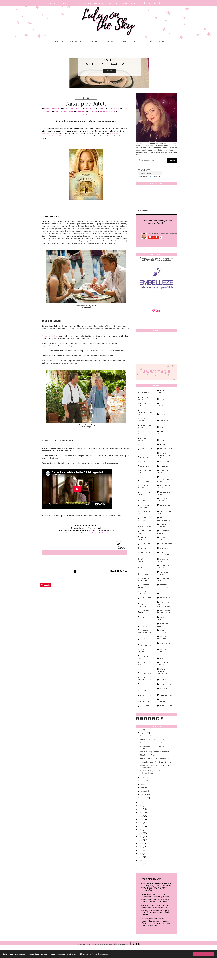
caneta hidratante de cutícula (163, 455)
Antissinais (145, 393)
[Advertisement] (156, 348)
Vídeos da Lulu (158, 41)
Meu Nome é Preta (147, 755)
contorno (144, 466)
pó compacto (166, 598)
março (143, 791)
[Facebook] (139, 3)
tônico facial (166, 684)
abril (143, 788)
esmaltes (144, 501)
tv (141, 684)
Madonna (164, 421)
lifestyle (80, 112)
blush (163, 444)
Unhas (109, 41)
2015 (141, 837)
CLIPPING (76, 3)
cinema (101, 109)
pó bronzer (145, 598)
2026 (141, 730)
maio (143, 784)
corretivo (164, 466)
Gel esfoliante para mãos (145, 412)
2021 (141, 816)
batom (143, 444)
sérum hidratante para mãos (162, 671)
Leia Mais (109, 71)
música (143, 568)
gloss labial (146, 527)
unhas (143, 691)
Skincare (94, 41)
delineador (145, 481)
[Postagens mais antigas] (119, 572)
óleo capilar (146, 701)
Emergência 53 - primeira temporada (155, 736)
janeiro (144, 798)
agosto (144, 733)
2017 (141, 830)
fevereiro (144, 794)
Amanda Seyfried (52, 109)
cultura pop (113, 109)
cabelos (144, 457)
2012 (141, 847)
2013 (141, 843)
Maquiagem (75, 41)
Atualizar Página (122, 944)
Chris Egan (90, 109)
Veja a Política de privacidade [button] (97, 954)
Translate (156, 176)
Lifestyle (138, 41)
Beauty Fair (165, 399)
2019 (141, 823)
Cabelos (58, 41)
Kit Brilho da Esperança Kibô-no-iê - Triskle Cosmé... (154, 772)
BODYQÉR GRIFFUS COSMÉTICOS (154, 759)
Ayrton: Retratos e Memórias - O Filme (155, 762)
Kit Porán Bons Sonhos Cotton (152, 743)
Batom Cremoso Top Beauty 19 (152, 739)
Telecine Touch (107, 112)
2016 (141, 833)
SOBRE (63, 3)
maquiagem (145, 548)
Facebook (66, 533)
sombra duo (145, 645)
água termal (166, 695)
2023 (141, 809)
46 (119, 544)
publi (162, 594)
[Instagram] (144, 3)
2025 (141, 802)
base (162, 440)
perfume (144, 574)
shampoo (144, 626)
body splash (109, 59)
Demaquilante (163, 406)
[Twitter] (149, 3)
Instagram (85, 533)
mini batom (165, 548)
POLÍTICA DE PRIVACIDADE (122, 3)
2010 (141, 854)
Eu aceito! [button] (203, 954)
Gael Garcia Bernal (63, 112)
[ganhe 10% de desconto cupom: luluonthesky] (156, 298)
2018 (141, 826)
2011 (141, 850)
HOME (53, 3)
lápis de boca (166, 544)
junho (143, 781)
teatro (163, 680)
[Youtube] (160, 3)
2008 (141, 860)
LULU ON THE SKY (83, 944)
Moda (122, 41)
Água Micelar (146, 695)
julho (143, 777)
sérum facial (146, 673)
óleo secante (166, 706)
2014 (141, 840)
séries (163, 658)
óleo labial (145, 706)
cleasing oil (165, 462)
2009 (141, 857)
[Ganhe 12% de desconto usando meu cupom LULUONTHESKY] (156, 320)
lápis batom (145, 544)
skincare (144, 639)
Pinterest (96, 533)
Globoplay (164, 414)
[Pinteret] (155, 3)
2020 (141, 819)
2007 (141, 864)
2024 (141, 806)
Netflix (163, 427)
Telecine (92, 112)
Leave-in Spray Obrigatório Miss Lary (155, 752)
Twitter (76, 533)
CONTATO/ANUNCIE (94, 3)
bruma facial (166, 449)
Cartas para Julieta (86, 104)
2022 (141, 812)
